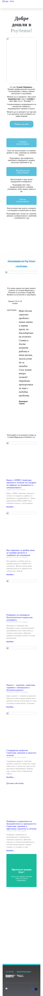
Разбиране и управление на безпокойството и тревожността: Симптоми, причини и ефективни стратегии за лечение (21, 825)
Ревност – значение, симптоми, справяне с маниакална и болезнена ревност (20, 687)
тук (33, 437)
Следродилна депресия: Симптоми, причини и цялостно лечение (21, 752)
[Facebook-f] (32, 989)
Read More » (10, 507)
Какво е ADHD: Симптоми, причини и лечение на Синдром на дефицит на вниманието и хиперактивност (21, 484)
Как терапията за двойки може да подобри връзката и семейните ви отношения (20, 552)
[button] (37, 4)
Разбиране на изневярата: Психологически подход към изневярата (19, 617)
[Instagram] (36, 989)
